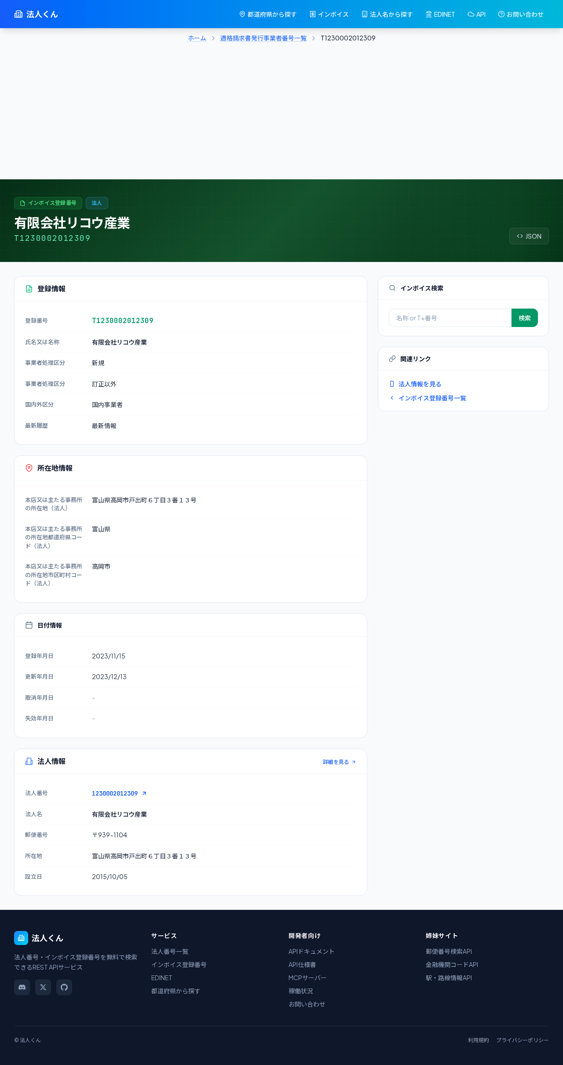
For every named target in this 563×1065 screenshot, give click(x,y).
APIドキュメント (312, 951)
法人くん (42, 14)
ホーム (197, 38)
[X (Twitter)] (43, 987)
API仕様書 (302, 964)
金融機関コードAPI (452, 964)
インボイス (333, 14)
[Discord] (22, 987)
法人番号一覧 (169, 951)
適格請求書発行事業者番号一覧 (263, 38)
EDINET (444, 14)
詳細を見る (336, 762)
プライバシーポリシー (522, 1040)
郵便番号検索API (449, 951)
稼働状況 (301, 991)
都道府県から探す (272, 14)
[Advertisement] (281, 113)
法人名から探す (391, 14)
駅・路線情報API (449, 977)
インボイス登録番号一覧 (432, 398)
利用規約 (478, 1040)
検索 (525, 318)
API (481, 14)
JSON (533, 236)
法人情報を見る (420, 384)
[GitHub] (64, 987)
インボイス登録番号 (179, 964)
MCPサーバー (308, 977)
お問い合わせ (525, 14)
